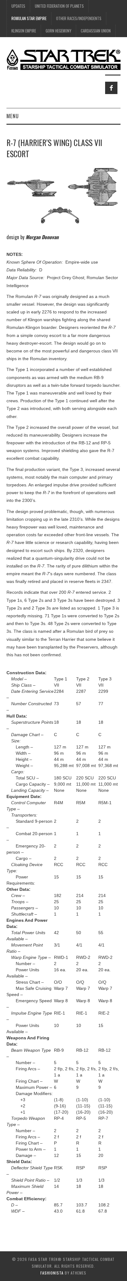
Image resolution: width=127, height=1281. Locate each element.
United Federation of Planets (59, 6)
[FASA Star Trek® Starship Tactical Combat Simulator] (63, 59)
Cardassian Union (96, 31)
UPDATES (18, 6)
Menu (12, 116)
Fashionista (51, 1273)
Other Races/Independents (78, 18)
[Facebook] (111, 88)
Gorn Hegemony (58, 31)
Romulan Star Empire (29, 18)
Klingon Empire (23, 31)
